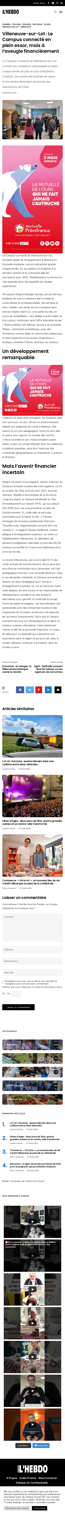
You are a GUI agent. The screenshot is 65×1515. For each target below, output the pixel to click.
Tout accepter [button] (39, 1508)
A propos (11, 1478)
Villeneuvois (25, 27)
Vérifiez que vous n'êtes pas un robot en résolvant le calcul (32, 987)
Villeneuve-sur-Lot (10, 27)
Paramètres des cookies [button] (17, 1508)
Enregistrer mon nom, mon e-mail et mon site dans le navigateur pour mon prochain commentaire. (31, 982)
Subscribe (42, 1445)
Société (47, 24)
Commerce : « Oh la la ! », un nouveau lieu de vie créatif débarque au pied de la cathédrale (31, 882)
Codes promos (27, 1478)
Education (27, 24)
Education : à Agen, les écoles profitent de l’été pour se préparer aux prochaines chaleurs (35, 1165)
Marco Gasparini (9, 888)
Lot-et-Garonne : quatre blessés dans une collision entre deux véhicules (28, 763)
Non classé (37, 24)
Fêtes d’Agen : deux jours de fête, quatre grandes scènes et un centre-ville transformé (32, 822)
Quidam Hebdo (8, 769)
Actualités (6, 24)
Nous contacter (47, 1478)
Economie (16, 24)
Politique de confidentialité (32, 1482)
